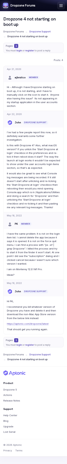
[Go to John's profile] (10, 123)
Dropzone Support (40, 31)
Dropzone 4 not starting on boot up (29, 21)
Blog (5, 420)
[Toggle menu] (61, 5)
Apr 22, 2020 (14, 114)
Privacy (7, 450)
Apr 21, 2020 (14, 69)
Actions (7, 394)
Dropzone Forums (22, 5)
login (19, 50)
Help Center (10, 415)
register (29, 50)
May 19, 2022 (14, 283)
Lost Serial (9, 431)
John (18, 122)
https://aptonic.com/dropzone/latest (28, 323)
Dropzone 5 (10, 389)
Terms (19, 450)
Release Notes (11, 400)
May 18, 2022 (14, 215)
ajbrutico (20, 77)
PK (16, 223)
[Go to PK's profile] (10, 224)
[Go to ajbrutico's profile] (10, 77)
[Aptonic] (14, 373)
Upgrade (8, 426)
